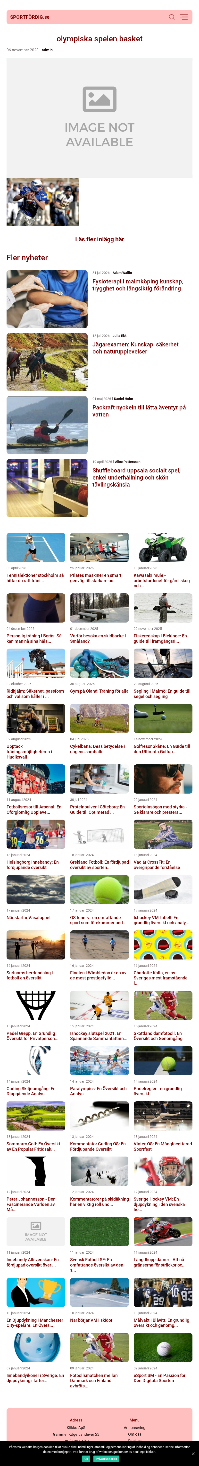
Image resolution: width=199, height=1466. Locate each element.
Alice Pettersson (128, 462)
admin (47, 50)
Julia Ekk (119, 336)
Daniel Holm (123, 399)
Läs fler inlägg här (99, 239)
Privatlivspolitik (106, 1459)
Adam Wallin (122, 273)
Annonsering (134, 1427)
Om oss (134, 1434)
